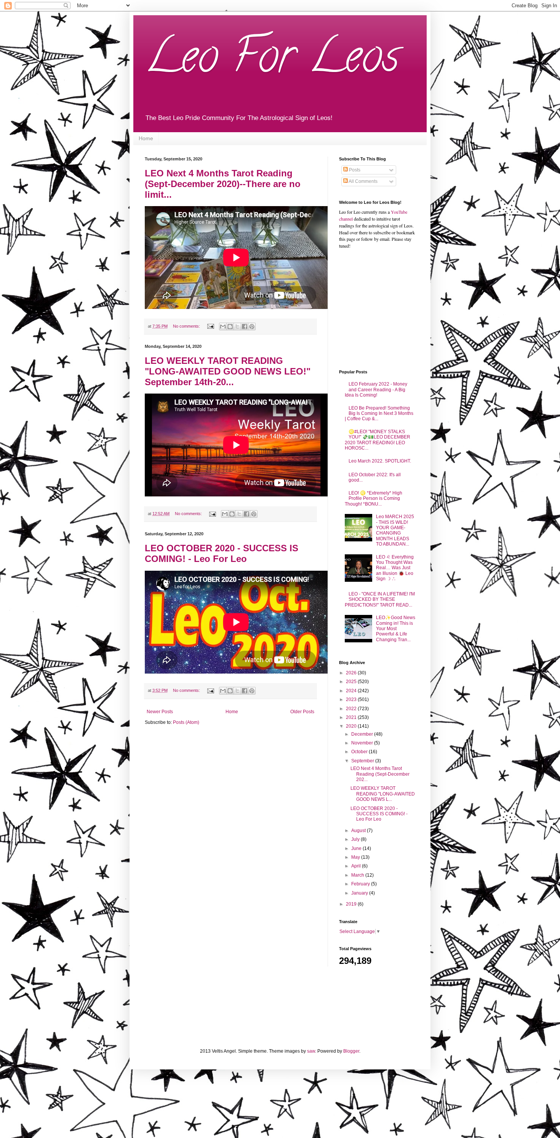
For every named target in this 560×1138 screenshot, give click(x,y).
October (360, 751)
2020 (352, 726)
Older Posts (302, 711)
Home (146, 138)
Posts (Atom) (186, 722)
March (358, 875)
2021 (352, 717)
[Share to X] (237, 326)
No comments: (187, 326)
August (359, 830)
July (356, 839)
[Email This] (223, 326)
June (357, 848)
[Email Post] (210, 326)
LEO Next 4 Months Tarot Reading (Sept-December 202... (380, 774)
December (362, 734)
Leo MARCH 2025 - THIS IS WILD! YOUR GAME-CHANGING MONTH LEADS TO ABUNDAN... (395, 530)
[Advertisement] (386, 308)
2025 (352, 681)
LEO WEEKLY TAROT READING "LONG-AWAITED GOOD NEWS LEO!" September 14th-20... (227, 371)
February (361, 884)
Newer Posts (160, 711)
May (356, 857)
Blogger (351, 1051)
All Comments (363, 181)
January (360, 893)
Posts (354, 170)
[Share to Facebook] (244, 326)
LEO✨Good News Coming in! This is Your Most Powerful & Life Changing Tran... (395, 628)
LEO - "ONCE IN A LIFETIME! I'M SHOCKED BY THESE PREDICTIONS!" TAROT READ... (380, 599)
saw (311, 1051)
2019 (352, 904)
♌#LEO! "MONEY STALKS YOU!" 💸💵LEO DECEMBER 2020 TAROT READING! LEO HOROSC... (377, 440)
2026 (352, 672)
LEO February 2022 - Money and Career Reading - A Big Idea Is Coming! (376, 389)
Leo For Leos (272, 61)
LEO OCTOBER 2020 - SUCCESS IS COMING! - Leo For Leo (221, 553)
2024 (352, 690)
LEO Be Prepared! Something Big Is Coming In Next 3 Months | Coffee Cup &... (379, 413)
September (363, 760)
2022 (352, 708)
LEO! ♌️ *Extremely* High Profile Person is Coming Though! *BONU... (373, 498)
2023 (352, 699)
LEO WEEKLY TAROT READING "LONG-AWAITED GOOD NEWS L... (382, 794)
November (362, 743)
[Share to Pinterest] (252, 326)
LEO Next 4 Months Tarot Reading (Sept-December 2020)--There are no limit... (223, 184)
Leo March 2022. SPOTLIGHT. (380, 461)
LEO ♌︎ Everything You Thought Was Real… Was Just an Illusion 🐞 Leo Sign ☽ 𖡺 (395, 568)
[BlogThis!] (230, 326)
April (356, 866)
